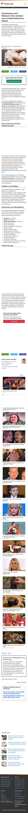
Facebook (23, 71)
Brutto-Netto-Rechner (14, 81)
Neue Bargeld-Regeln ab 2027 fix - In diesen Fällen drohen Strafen (13, 696)
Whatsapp (5, 71)
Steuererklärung (5, 781)
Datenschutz (18, 795)
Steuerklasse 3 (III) (20, 783)
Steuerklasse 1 (19, 178)
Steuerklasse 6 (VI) (20, 788)
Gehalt (15, 679)
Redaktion (3, 796)
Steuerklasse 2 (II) (19, 781)
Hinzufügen (14, 321)
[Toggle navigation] (25, 4)
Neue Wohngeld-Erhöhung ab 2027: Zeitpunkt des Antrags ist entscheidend (16, 750)
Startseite (4, 653)
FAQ (2, 793)
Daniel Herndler (18, 46)
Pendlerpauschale (5, 784)
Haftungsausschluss (20, 796)
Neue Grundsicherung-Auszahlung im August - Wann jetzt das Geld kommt (16, 764)
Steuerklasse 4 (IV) (20, 784)
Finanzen (4, 48)
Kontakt (3, 795)
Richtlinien (4, 798)
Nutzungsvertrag (19, 798)
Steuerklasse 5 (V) (19, 786)
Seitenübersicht (5, 800)
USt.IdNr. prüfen (5, 786)
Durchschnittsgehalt (9, 175)
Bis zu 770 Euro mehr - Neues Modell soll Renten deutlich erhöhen (13, 692)
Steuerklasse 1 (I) (19, 779)
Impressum (18, 793)
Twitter (13, 71)
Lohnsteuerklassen (6, 783)
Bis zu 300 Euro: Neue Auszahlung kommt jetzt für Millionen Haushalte (15, 757)
